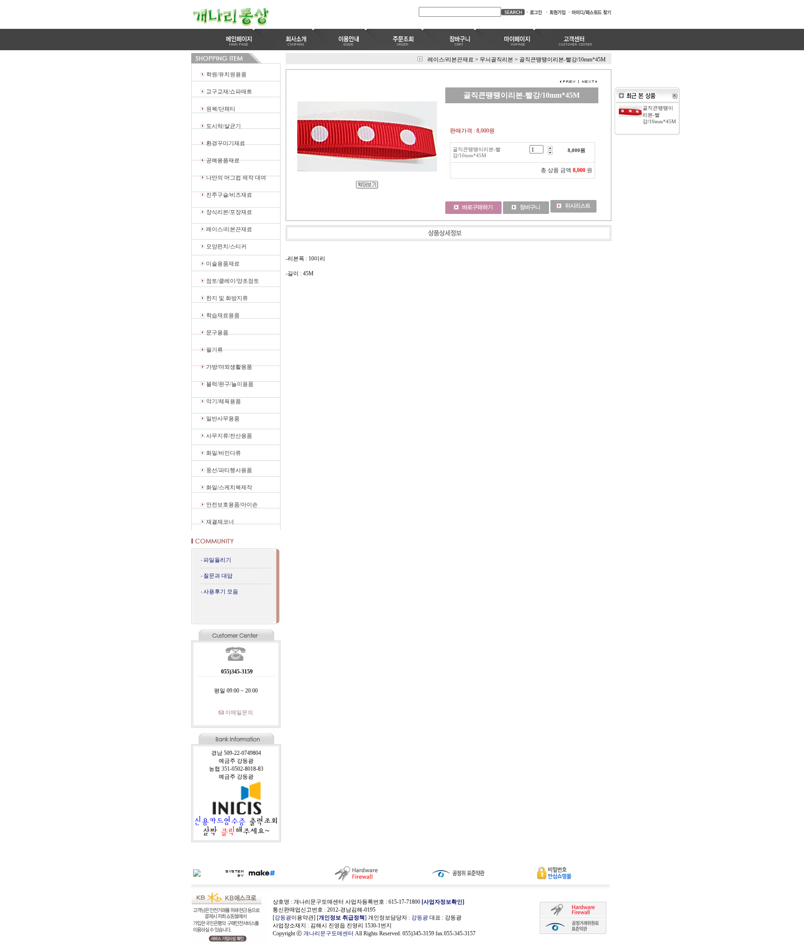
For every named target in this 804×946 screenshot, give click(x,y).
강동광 (283, 917)
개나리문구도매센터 (328, 933)
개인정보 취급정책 (342, 917)
